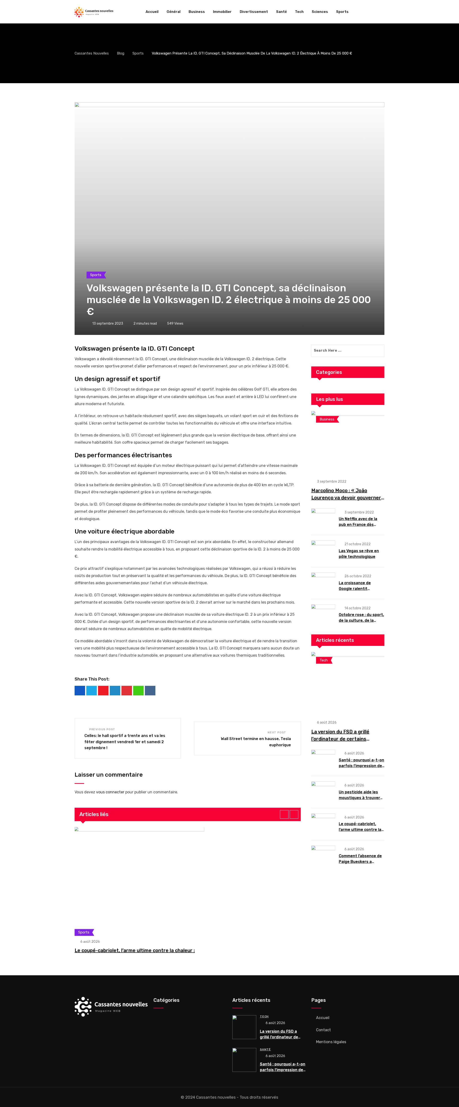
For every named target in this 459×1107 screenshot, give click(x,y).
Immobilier (222, 12)
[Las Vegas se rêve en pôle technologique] (323, 550)
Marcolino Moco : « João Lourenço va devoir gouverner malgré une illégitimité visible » (347, 498)
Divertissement (254, 12)
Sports (342, 12)
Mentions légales (331, 1042)
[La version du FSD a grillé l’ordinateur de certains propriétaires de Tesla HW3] (347, 683)
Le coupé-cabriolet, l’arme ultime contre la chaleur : (135, 950)
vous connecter (110, 792)
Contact (323, 1030)
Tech (299, 12)
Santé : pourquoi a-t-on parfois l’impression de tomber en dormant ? (361, 766)
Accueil (152, 12)
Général (173, 12)
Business (197, 12)
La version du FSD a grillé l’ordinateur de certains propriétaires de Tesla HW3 (342, 739)
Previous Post (102, 729)
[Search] (382, 12)
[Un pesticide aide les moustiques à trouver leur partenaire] (323, 791)
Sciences (320, 12)
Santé (281, 12)
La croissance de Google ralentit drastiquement (355, 589)
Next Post (277, 732)
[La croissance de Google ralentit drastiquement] (323, 583)
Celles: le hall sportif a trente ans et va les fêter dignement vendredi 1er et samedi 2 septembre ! (124, 741)
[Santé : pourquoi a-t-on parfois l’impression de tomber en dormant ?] (323, 760)
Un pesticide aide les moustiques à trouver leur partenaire (359, 798)
